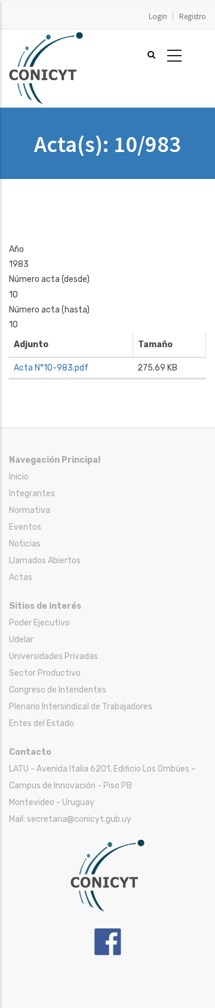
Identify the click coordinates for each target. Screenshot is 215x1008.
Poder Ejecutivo (39, 623)
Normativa (29, 510)
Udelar (21, 639)
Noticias (25, 544)
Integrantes (32, 493)
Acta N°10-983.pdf (51, 368)
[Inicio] (46, 38)
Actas (20, 577)
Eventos (25, 527)
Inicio (19, 477)
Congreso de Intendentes (57, 690)
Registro (192, 16)
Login (158, 16)
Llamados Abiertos (45, 560)
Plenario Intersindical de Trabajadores (80, 707)
